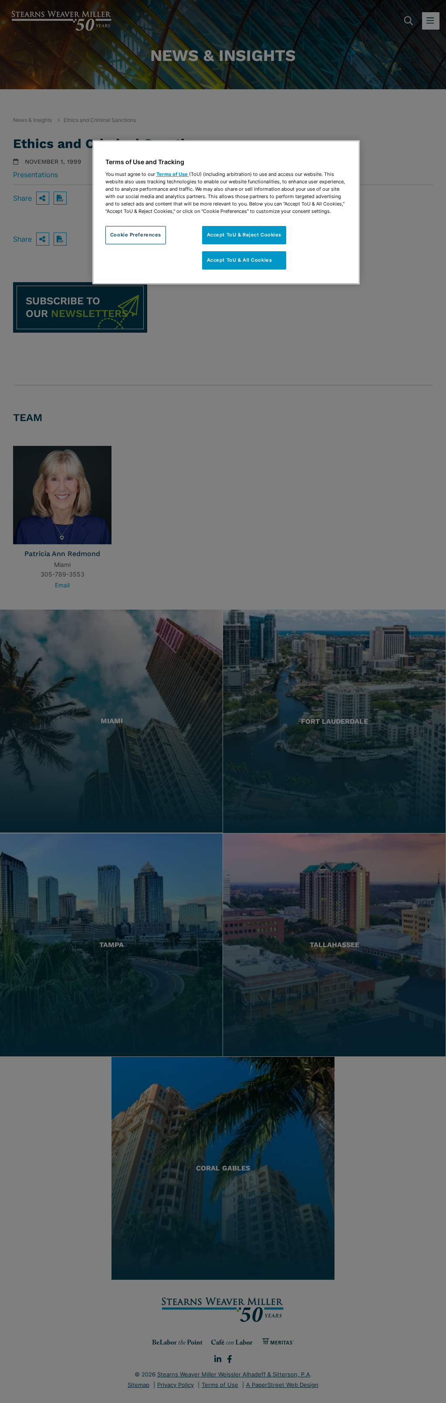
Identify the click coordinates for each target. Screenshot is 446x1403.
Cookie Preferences (135, 235)
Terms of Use (172, 174)
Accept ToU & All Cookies (244, 260)
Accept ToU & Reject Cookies (244, 235)
